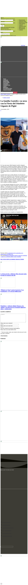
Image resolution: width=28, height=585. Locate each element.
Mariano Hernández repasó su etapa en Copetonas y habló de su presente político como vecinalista (14, 256)
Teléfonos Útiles (22, 21)
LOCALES (5, 80)
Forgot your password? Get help (7, 27)
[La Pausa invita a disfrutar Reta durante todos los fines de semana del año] (8, 271)
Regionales (6, 81)
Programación (22, 20)
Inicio (4, 79)
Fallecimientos (22, 23)
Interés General (7, 90)
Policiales (5, 83)
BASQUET (5, 87)
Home (2, 94)
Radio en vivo (22, 27)
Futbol (5, 86)
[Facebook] (3, 114)
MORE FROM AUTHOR (18, 259)
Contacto (21, 24)
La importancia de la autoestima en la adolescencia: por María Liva (12, 253)
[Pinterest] (12, 114)
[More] (22, 114)
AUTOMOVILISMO (7, 88)
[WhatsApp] (17, 114)
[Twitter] (7, 114)
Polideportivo (6, 85)
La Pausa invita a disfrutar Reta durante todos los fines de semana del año (14, 274)
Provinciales (6, 82)
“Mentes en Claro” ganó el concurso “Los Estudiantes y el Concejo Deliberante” (12, 290)
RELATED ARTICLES (6, 259)
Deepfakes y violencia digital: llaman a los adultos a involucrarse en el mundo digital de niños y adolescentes (13, 307)
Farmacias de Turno (23, 22)
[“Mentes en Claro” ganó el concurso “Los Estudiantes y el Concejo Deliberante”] (8, 287)
